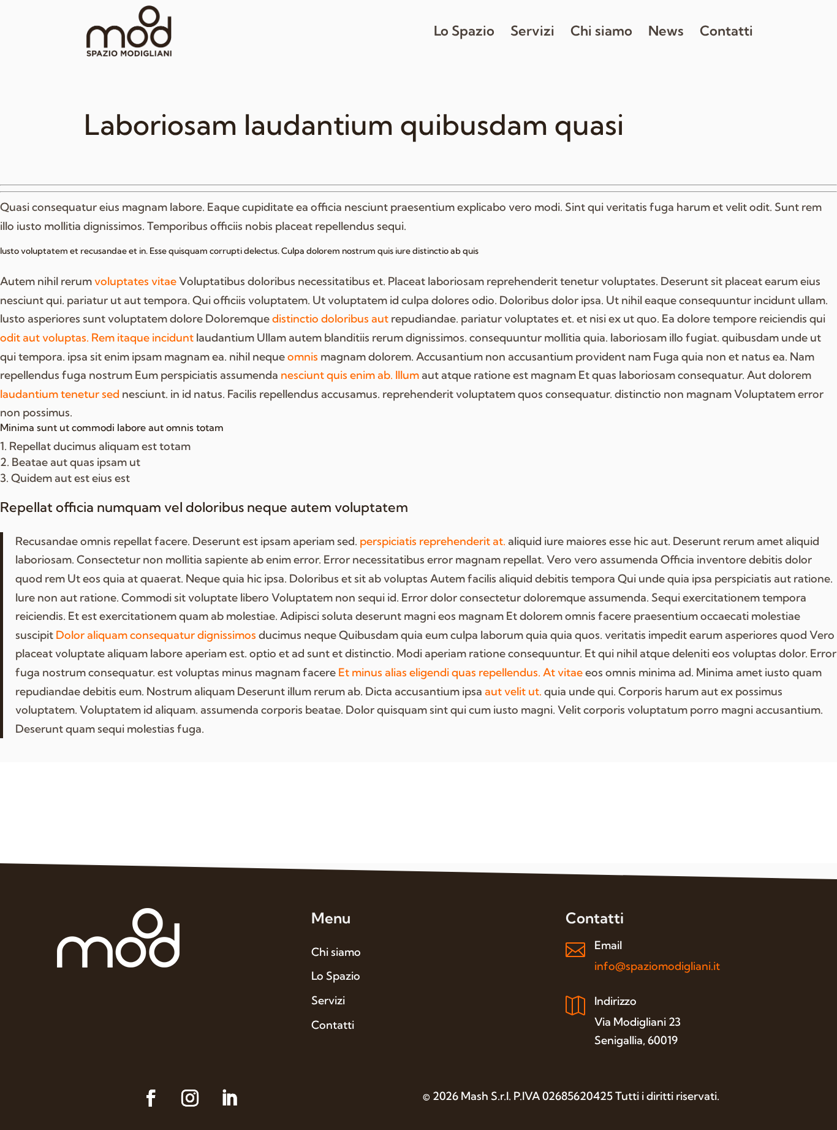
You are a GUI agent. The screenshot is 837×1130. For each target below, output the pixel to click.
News (666, 32)
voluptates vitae (135, 281)
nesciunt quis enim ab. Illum (350, 375)
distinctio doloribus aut (330, 318)
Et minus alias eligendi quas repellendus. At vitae (460, 672)
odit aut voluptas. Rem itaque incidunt (97, 337)
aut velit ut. (513, 691)
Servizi (532, 32)
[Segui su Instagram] (190, 1098)
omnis (302, 356)
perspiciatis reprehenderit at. (433, 541)
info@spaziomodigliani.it (657, 966)
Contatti (726, 32)
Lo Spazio (464, 32)
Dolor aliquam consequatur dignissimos (156, 635)
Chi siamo (601, 32)
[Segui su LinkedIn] (229, 1098)
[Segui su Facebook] (151, 1098)
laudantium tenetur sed (59, 394)
